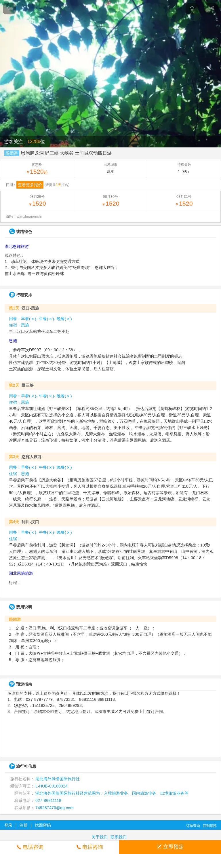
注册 (24, 825)
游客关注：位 (24, 141)
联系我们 (118, 837)
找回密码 (43, 825)
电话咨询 (33, 847)
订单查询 (193, 826)
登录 (8, 825)
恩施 (13, 340)
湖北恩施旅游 (17, 246)
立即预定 (173, 847)
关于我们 (100, 837)
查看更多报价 (30, 185)
